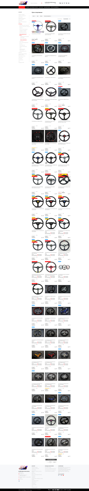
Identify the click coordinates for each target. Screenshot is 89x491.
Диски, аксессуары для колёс (22, 22)
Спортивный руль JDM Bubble (36, 33)
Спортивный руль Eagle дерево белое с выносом (50, 56)
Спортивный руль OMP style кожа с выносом (50, 450)
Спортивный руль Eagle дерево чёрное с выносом (38, 78)
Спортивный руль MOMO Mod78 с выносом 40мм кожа (50, 34)
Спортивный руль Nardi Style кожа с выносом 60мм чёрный (50, 384)
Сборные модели (21, 14)
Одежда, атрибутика (22, 15)
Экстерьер (20, 58)
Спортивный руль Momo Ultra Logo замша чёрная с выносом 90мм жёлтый (38, 275)
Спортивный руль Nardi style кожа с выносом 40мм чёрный (50, 340)
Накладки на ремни (22, 31)
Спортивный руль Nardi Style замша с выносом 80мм (50, 318)
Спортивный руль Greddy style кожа (37, 121)
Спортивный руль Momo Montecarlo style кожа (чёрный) (38, 231)
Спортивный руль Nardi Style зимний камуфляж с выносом (63, 318)
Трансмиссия (21, 57)
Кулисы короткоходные (23, 29)
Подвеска (20, 52)
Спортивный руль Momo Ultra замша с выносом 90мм (63, 275)
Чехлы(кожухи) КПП (22, 51)
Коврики (21, 27)
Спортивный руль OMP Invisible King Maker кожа (50, 428)
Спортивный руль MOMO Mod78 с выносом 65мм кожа (50, 187)
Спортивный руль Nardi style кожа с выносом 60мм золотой (37, 362)
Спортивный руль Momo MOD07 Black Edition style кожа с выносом (37, 187)
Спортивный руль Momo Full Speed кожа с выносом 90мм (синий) (38, 165)
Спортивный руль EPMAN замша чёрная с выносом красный (38, 100)
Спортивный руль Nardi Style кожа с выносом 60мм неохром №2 (37, 384)
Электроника (21, 59)
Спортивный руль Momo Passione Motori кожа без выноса (64, 231)
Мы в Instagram (47, 7)
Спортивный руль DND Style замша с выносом (37, 56)
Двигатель (20, 20)
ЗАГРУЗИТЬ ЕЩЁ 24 (51, 459)
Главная (27, 7)
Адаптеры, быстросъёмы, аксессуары (24, 37)
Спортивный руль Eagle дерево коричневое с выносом (62, 56)
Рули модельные (23, 38)
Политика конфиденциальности (50, 468)
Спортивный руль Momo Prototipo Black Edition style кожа (37, 253)
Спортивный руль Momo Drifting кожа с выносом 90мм (51, 143)
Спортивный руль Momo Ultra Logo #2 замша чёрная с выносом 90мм (63, 253)
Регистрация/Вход (54, 7)
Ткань (20, 47)
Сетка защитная (22, 45)
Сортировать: (60, 18)
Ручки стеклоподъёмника (23, 42)
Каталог (22, 7)
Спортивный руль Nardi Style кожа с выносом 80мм (37, 406)
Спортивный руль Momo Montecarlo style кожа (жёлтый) (38, 209)
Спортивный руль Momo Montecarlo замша (50, 231)
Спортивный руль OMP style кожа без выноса (37, 450)
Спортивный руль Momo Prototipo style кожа (50, 253)
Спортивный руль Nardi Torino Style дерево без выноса (63, 406)
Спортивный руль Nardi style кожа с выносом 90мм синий (50, 406)
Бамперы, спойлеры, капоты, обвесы (22, 19)
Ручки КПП (21, 41)
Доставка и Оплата (34, 7)
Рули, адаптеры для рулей (22, 35)
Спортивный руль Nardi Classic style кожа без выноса (64, 297)
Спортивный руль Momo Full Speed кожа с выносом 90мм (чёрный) (51, 165)
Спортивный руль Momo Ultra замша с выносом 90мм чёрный (37, 297)
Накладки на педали (22, 30)
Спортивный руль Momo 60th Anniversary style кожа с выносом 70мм (64, 122)
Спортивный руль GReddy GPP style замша (63, 100)
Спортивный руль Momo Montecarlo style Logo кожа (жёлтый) (64, 187)
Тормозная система (35, 480)
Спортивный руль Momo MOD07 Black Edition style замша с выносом (63, 165)
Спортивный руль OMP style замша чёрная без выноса (63, 428)
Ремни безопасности (23, 33)
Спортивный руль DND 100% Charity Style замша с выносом (64, 34)
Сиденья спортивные (23, 46)
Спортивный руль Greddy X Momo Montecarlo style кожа (50, 122)
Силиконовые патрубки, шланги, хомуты (23, 54)
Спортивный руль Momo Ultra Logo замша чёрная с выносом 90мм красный (51, 275)
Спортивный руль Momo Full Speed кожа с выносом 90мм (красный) (64, 143)
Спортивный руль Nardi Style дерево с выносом (37, 318)
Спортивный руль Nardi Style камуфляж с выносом (38, 340)
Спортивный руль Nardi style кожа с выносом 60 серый (63, 384)
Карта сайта (39, 489)
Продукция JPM (21, 62)
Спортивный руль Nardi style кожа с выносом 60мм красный (50, 362)
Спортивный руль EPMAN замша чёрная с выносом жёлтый (64, 78)
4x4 (19, 61)
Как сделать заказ (48, 467)
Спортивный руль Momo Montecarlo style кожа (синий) (64, 209)
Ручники (20, 43)
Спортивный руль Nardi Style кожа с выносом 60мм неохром (63, 362)
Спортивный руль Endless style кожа (50, 77)
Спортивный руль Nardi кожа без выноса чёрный (38, 428)
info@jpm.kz (22, 473)
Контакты (41, 7)
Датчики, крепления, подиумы (24, 26)
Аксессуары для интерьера (24, 25)
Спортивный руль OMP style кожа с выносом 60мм (63, 450)
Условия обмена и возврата (50, 471)
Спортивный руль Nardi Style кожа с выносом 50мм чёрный (63, 340)
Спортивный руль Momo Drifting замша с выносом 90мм (38, 143)
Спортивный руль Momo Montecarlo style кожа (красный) (51, 209)
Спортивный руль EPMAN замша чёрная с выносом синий (51, 100)
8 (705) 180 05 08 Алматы (50, 2)
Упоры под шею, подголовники (22, 49)
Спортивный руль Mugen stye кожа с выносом (50, 297)
